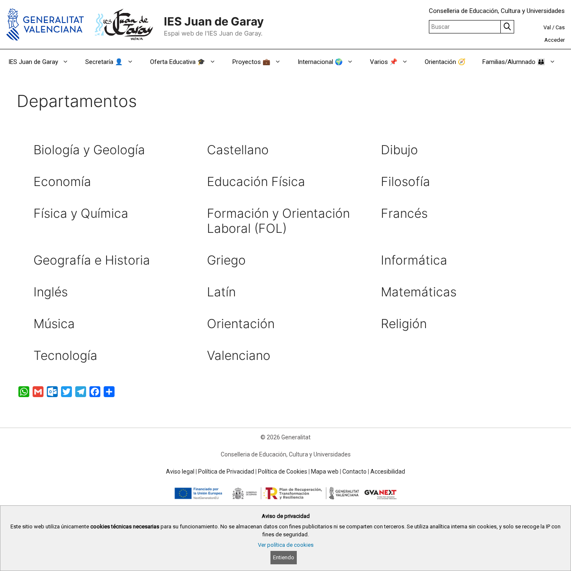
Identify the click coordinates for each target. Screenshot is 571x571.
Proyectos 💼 (251, 62)
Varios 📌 (384, 62)
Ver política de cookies (286, 545)
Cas (560, 27)
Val (547, 27)
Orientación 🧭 (445, 62)
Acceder (554, 40)
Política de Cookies (282, 471)
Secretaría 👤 (104, 62)
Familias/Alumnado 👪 (513, 62)
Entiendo (283, 557)
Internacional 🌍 (320, 62)
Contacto (354, 471)
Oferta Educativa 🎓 (177, 62)
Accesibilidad (387, 471)
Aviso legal (180, 471)
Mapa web (325, 471)
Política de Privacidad (226, 471)
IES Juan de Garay (214, 21)
